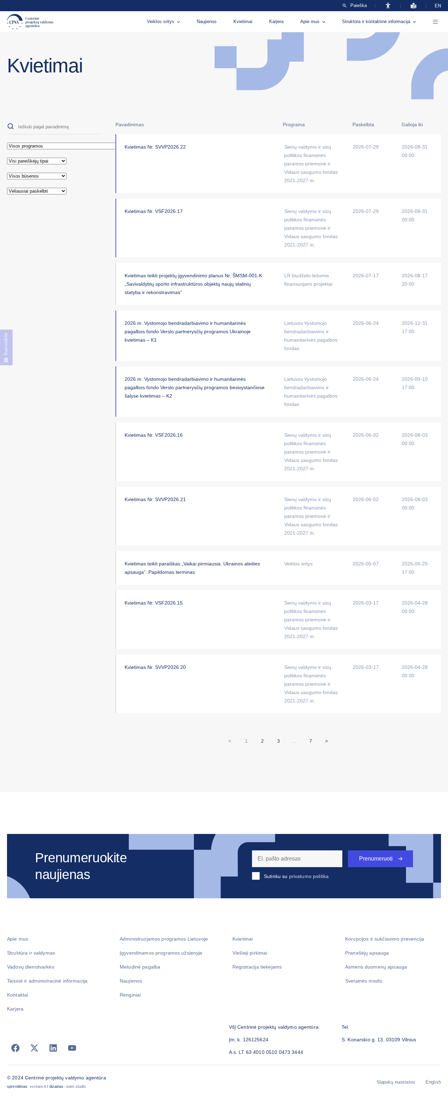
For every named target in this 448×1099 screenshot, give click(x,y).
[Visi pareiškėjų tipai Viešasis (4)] (53, 161)
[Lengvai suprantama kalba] (413, 5)
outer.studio (76, 1086)
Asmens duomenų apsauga (376, 967)
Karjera (276, 21)
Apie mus (310, 21)
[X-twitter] (34, 1048)
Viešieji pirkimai (249, 953)
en (438, 5)
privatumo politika (309, 876)
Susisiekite (5, 344)
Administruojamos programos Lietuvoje (164, 939)
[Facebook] (15, 1048)
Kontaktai (17, 995)
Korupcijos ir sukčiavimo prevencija (384, 939)
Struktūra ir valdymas (31, 953)
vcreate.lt (38, 1086)
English (433, 1082)
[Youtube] (72, 1048)
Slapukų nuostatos (396, 1082)
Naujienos (207, 21)
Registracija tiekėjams (257, 967)
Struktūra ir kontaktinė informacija (376, 21)
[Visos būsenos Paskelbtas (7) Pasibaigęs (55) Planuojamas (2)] (53, 176)
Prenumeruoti (376, 859)
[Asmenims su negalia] (388, 5)
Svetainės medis (363, 981)
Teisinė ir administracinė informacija (47, 981)
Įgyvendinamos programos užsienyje (161, 953)
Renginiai (130, 995)
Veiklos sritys (160, 21)
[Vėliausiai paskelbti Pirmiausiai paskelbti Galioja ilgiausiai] (53, 191)
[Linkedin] (53, 1048)
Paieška (358, 5)
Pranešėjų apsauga (367, 953)
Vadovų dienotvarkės (30, 967)
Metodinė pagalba (140, 967)
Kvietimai (242, 21)
